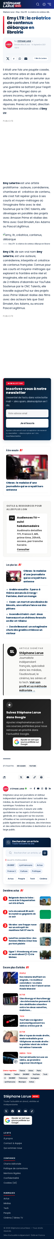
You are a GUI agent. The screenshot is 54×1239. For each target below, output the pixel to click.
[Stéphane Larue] (12, 4)
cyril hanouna (25, 865)
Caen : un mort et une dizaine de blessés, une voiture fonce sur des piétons (26, 605)
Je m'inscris (27, 423)
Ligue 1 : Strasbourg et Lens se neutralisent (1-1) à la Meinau (23, 954)
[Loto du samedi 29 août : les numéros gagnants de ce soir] (45, 914)
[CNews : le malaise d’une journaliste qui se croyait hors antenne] (27, 467)
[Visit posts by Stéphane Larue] (8, 44)
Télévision (23, 1078)
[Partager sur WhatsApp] (19, 58)
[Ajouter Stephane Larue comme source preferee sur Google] (27, 741)
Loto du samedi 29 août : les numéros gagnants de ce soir (22, 914)
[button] (38, 4)
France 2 (12, 871)
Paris (39, 1070)
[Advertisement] (27, 150)
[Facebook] (34, 789)
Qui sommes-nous (13, 1148)
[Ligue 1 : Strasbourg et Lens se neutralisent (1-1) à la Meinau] (45, 954)
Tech (32, 878)
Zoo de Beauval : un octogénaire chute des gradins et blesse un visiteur (26, 630)
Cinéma (43, 878)
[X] (6, 1111)
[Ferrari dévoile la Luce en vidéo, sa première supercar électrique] (10, 1058)
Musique (22, 1082)
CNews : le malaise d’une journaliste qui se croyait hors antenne (24, 486)
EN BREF (11, 865)
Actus (40, 865)
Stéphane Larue (24, 41)
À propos (8, 1138)
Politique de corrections (16, 1168)
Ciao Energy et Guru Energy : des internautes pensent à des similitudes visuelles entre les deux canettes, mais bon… (35, 1004)
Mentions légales (12, 1173)
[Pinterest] (46, 789)
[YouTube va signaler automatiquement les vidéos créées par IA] (10, 1021)
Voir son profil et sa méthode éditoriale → (33, 686)
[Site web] (31, 789)
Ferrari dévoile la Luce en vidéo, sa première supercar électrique (34, 1060)
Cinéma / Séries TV (13, 1217)
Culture (23, 871)
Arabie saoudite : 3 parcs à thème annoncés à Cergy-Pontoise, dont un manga (23, 593)
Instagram (35, 1078)
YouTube (32, 766)
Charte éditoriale (12, 1163)
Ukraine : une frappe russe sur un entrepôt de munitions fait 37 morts (23, 927)
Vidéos (22, 1053)
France (22, 1070)
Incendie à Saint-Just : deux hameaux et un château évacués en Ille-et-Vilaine (26, 617)
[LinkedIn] (50, 789)
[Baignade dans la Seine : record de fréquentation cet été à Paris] (45, 900)
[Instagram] (42, 789)
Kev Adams (21, 766)
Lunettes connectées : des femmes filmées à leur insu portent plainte (23, 941)
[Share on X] (7, 58)
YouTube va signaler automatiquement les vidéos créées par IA (32, 1022)
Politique (36, 871)
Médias (7, 1074)
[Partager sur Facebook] (13, 58)
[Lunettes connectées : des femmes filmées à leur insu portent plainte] (45, 941)
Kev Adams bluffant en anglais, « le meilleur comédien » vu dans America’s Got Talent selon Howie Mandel (35, 982)
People (21, 878)
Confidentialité (11, 1178)
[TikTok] (31, 1111)
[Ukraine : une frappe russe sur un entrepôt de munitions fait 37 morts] (45, 927)
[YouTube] (38, 789)
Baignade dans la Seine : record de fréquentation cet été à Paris (22, 900)
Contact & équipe (13, 1143)
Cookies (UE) (10, 1182)
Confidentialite (13, 436)
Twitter (17, 1074)
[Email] (25, 58)
